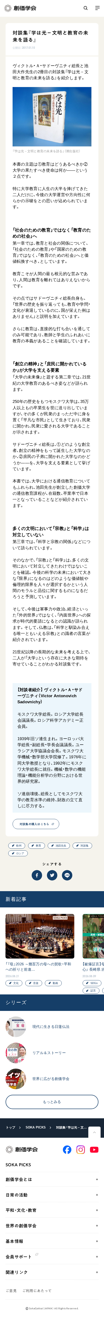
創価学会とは (19, 1179)
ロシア (20, 853)
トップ (10, 1127)
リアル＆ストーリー (49, 1053)
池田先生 (61, 845)
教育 (38, 845)
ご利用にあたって (37, 1291)
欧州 (19, 845)
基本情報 (14, 1241)
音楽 (35, 983)
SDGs (94, 983)
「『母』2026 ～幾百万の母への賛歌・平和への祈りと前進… (38, 966)
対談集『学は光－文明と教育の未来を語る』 (71, 1127)
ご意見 (11, 1291)
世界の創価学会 (21, 1226)
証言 (93, 990)
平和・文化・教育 (21, 1210)
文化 (16, 983)
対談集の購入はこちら (34, 824)
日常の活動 (17, 1195)
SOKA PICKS (36, 1127)
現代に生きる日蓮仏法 (50, 1027)
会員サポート (19, 1257)
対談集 (85, 845)
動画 (55, 983)
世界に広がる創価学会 (50, 1079)
